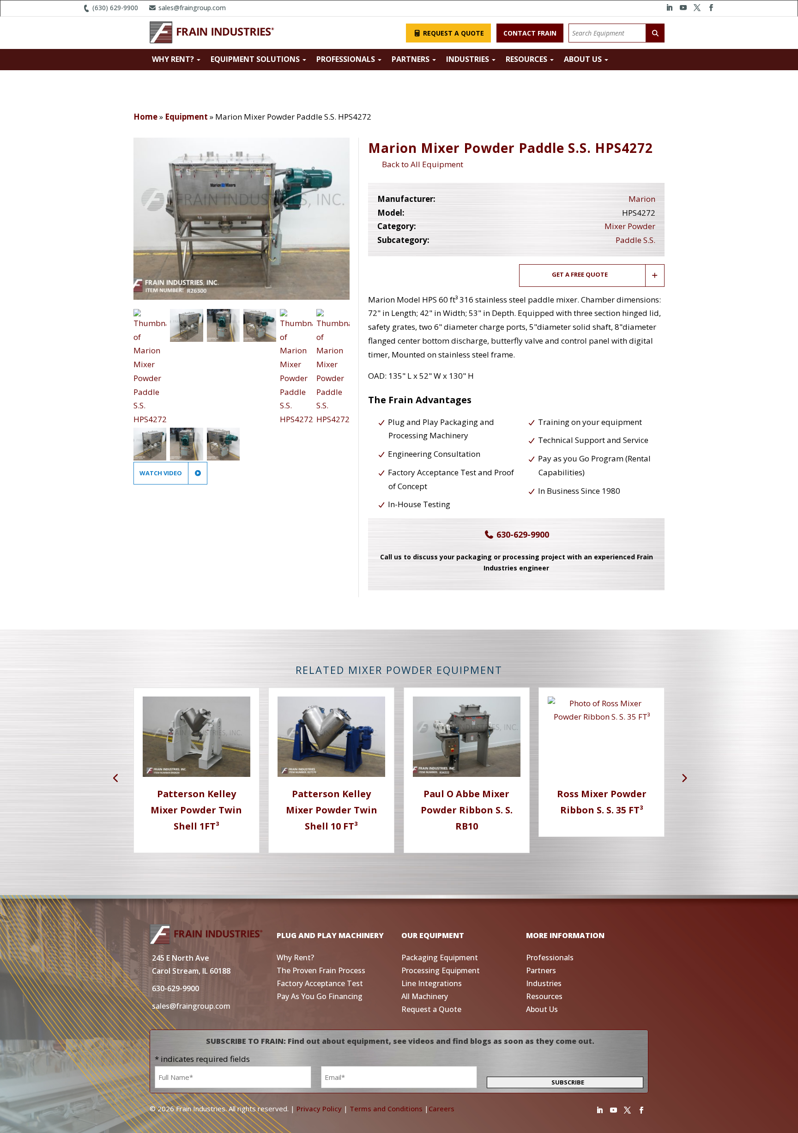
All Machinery (424, 996)
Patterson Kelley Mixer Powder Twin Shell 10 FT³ (331, 810)
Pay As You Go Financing (320, 996)
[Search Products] (655, 33)
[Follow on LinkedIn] (669, 8)
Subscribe (567, 1082)
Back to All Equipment (420, 164)
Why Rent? (174, 59)
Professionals (346, 59)
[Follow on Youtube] (683, 8)
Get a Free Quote (580, 274)
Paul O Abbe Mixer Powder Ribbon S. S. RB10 (467, 810)
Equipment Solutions (256, 59)
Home (145, 116)
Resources (527, 59)
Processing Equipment (440, 970)
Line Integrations (431, 983)
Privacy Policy (319, 1108)
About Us (584, 59)
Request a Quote (452, 33)
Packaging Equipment (439, 957)
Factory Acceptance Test (320, 983)
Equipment (186, 116)
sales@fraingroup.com (191, 7)
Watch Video (161, 473)
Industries (468, 59)
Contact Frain (529, 33)
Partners (411, 59)
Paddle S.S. (635, 240)
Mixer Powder (630, 226)
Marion (642, 199)
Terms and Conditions (386, 1108)
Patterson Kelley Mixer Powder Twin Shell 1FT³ (196, 810)
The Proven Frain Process (321, 970)
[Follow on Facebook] (711, 8)
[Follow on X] (697, 8)
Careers (441, 1108)
